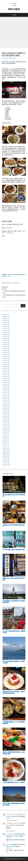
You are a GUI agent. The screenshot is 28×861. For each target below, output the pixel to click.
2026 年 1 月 (6, 328)
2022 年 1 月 (6, 422)
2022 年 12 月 (6, 400)
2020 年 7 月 (6, 459)
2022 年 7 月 (6, 410)
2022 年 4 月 (6, 416)
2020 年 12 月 (6, 448)
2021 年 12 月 (6, 424)
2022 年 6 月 (6, 412)
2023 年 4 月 (6, 392)
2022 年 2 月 (6, 420)
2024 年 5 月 (6, 366)
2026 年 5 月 (6, 320)
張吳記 (5, 289)
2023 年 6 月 (6, 388)
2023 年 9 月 (6, 382)
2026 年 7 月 (6, 316)
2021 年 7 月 (6, 434)
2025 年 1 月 (6, 350)
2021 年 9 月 (6, 430)
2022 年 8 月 (6, 408)
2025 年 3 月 (6, 346)
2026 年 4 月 (6, 322)
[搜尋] (23, 305)
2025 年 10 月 (6, 334)
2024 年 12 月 (6, 352)
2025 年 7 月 (6, 340)
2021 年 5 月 (6, 438)
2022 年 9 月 (6, 406)
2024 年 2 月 (6, 372)
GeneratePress (22, 858)
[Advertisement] (14, 32)
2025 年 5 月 (6, 342)
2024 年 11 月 (6, 354)
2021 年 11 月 (6, 426)
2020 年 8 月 (6, 456)
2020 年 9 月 (6, 455)
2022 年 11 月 (6, 402)
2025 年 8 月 (6, 338)
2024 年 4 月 (6, 368)
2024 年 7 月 (6, 362)
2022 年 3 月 (6, 418)
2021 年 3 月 (6, 442)
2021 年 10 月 (6, 428)
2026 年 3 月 (6, 324)
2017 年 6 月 (6, 464)
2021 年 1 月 (6, 446)
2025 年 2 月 (6, 348)
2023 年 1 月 (6, 398)
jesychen (9, 814)
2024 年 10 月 (6, 356)
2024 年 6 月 (6, 364)
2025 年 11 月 (6, 332)
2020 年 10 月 (6, 452)
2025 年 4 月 (6, 344)
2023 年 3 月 (6, 394)
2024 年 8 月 (6, 360)
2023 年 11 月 (6, 378)
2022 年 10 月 (6, 404)
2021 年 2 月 (6, 444)
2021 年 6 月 (6, 436)
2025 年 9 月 (6, 336)
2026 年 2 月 (6, 326)
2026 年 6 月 (6, 318)
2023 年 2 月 (6, 396)
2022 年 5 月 (6, 414)
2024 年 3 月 (6, 370)
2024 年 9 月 (6, 358)
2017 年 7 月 (6, 463)
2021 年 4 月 (6, 440)
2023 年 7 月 (6, 386)
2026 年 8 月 (6, 314)
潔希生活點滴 (14, 9)
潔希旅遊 (5, 287)
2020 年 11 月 (6, 451)
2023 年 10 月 (6, 380)
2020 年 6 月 (6, 460)
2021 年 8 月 (6, 432)
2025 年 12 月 (6, 330)
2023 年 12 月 (6, 376)
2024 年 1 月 (6, 374)
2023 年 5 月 (6, 390)
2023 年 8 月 (6, 384)
